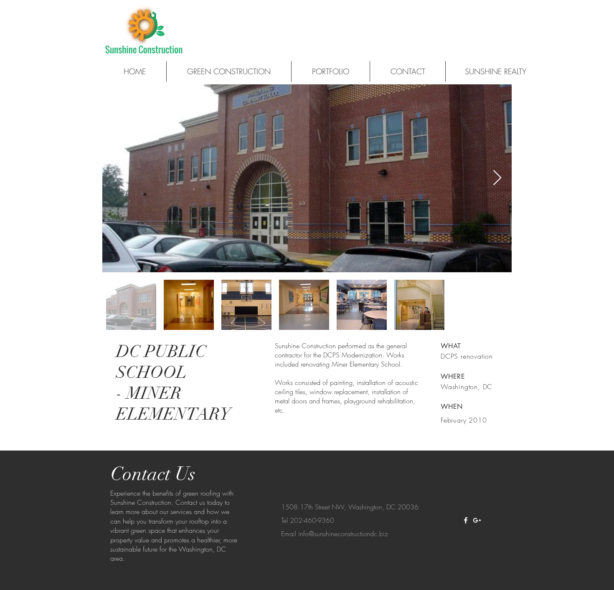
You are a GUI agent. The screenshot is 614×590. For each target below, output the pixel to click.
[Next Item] (497, 178)
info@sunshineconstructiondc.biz (343, 533)
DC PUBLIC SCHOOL (161, 362)
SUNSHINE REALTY (495, 71)
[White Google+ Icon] (477, 520)
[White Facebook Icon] (466, 520)
